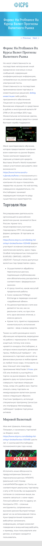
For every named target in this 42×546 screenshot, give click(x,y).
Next (35, 38)
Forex (30, 369)
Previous (27, 38)
